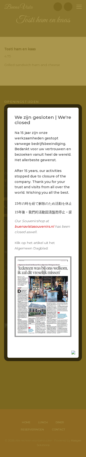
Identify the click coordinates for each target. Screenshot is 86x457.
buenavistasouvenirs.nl (34, 226)
